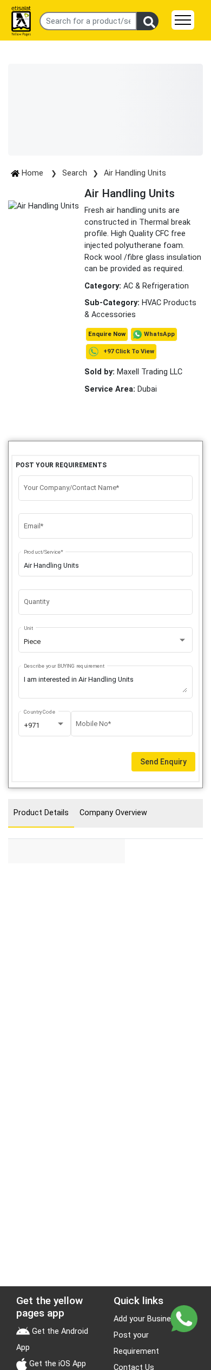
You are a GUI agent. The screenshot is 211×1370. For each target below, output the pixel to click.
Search (74, 173)
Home (32, 173)
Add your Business (147, 1319)
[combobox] (106, 642)
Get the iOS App (56, 1363)
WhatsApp (159, 334)
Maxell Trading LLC (133, 372)
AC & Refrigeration (156, 286)
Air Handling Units (135, 173)
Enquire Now (107, 334)
